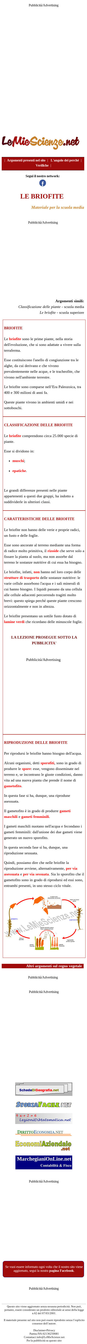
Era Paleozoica (63, 387)
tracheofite (64, 371)
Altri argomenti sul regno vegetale (54, 966)
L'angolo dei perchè (65, 160)
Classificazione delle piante (39, 307)
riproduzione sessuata (20, 853)
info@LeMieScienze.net (51, 1337)
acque (43, 371)
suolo (37, 556)
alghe (8, 366)
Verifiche (42, 165)
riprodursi (17, 753)
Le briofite (48, 312)
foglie (33, 535)
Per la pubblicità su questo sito (44, 1340)
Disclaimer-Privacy (44, 1330)
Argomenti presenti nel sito (26, 160)
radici (74, 530)
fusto (12, 535)
